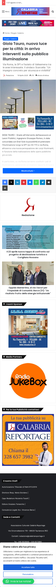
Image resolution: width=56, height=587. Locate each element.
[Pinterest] (23, 182)
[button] (18, 581)
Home (7, 33)
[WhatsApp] (36, 182)
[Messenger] (30, 182)
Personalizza (28, 574)
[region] (28, 564)
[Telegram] (42, 182)
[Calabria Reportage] (30, 11)
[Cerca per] (52, 12)
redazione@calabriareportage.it (32, 536)
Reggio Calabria (17, 33)
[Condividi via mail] (48, 182)
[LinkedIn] (17, 182)
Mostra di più (27, 171)
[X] (11, 182)
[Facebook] (5, 182)
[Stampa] (5, 188)
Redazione (10, 75)
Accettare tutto (28, 567)
